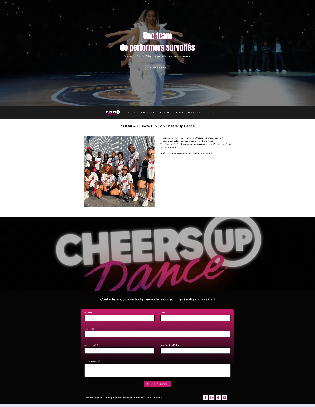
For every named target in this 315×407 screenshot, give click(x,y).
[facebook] (205, 397)
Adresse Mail (91, 345)
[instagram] (211, 397)
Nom (162, 313)
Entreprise (89, 329)
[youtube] (224, 397)
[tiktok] (218, 397)
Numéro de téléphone (171, 345)
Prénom (88, 313)
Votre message (92, 361)
